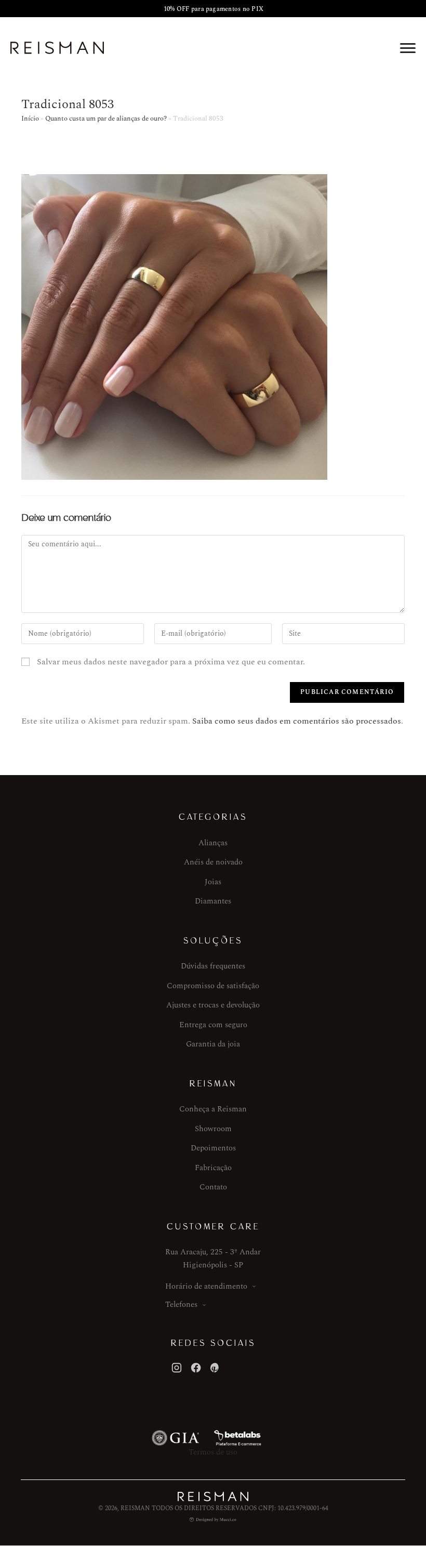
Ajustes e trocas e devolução (213, 1005)
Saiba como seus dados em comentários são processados (296, 721)
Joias (213, 882)
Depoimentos (213, 1148)
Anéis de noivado (213, 862)
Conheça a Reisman (213, 1109)
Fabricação (213, 1168)
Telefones (181, 1305)
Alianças (213, 843)
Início (30, 118)
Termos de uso (213, 1452)
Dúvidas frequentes (213, 966)
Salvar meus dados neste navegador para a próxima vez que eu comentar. (171, 662)
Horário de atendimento (206, 1286)
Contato (213, 1187)
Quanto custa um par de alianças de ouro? (106, 118)
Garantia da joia (213, 1044)
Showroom (213, 1129)
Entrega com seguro (213, 1025)
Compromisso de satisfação (213, 986)
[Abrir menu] (408, 48)
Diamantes (213, 901)
